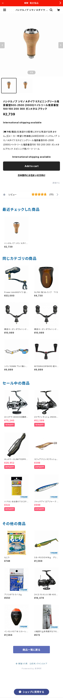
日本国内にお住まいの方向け (31, 175)
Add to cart (32, 166)
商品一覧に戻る (31, 649)
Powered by (28, 668)
